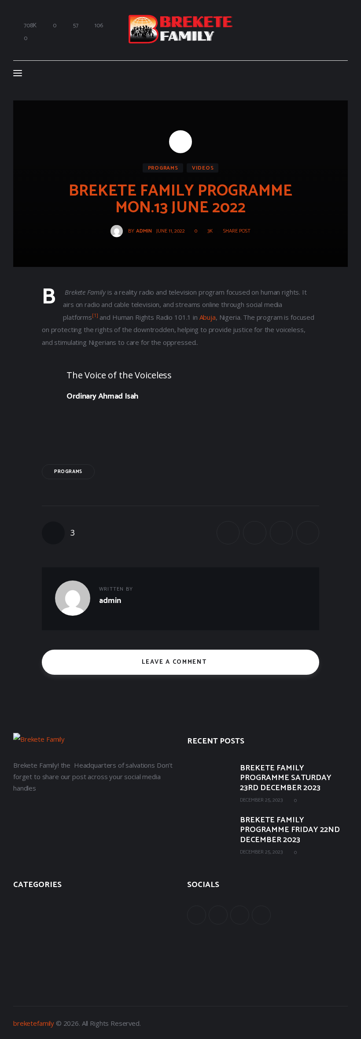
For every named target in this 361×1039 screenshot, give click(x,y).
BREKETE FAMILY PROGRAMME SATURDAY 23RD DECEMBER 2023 (286, 778)
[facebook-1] (196, 915)
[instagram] (261, 915)
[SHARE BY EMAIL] (281, 532)
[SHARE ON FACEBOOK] (228, 532)
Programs (163, 167)
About (22, 907)
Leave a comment (175, 662)
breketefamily (33, 1023)
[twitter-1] (218, 915)
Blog (19, 946)
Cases (21, 926)
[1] (95, 315)
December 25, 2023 (261, 800)
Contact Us (29, 965)
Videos (203, 167)
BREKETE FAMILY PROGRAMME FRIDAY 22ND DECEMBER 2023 (290, 830)
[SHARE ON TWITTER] (254, 532)
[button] (233, 231)
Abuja (207, 317)
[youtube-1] (239, 915)
